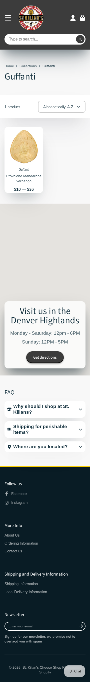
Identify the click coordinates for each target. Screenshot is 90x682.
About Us (12, 535)
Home (9, 66)
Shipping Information (21, 584)
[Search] (80, 39)
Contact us (13, 551)
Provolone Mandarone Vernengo (23, 160)
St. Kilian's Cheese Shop (41, 667)
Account (73, 18)
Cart (83, 18)
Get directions (45, 357)
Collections (28, 66)
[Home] (31, 17)
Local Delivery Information (25, 592)
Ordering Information (21, 543)
